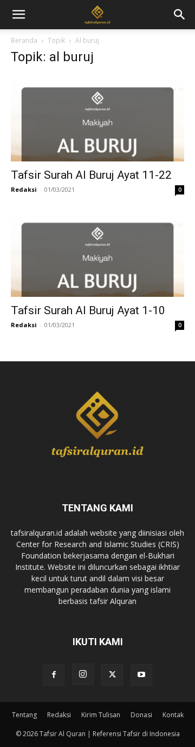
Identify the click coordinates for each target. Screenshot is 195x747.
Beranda (24, 40)
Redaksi (24, 189)
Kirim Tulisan (100, 714)
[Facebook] (53, 675)
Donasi (141, 714)
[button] (180, 14)
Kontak (173, 714)
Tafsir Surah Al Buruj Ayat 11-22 (91, 174)
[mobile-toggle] (18, 14)
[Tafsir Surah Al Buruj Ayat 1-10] (97, 254)
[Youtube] (141, 675)
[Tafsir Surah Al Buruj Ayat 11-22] (97, 118)
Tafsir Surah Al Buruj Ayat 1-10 (88, 310)
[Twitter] (112, 675)
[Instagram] (83, 674)
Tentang (24, 714)
